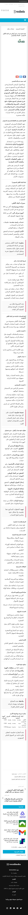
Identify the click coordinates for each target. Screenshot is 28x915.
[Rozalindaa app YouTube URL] (14, 908)
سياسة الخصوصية (21, 4)
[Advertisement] (14, 62)
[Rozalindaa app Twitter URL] (21, 908)
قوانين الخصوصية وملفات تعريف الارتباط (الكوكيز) (14, 876)
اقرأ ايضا (21, 807)
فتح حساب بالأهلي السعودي (20, 776)
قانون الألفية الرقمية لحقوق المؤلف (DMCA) (14, 888)
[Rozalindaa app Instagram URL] (7, 908)
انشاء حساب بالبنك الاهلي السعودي (18, 779)
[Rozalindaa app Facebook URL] (17, 908)
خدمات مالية (14, 774)
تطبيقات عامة (14, 882)
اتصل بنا (6, 4)
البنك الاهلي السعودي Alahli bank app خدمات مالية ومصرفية (11, 822)
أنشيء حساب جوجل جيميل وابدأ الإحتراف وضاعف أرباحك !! (11, 831)
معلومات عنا (14, 873)
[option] (14, 41)
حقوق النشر (10, 4)
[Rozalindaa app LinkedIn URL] (10, 908)
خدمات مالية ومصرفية (14, 885)
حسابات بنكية (10, 29)
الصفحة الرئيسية (20, 29)
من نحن (15, 4)
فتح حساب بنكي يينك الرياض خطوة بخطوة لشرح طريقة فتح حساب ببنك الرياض (11, 840)
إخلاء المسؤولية (21, 6)
